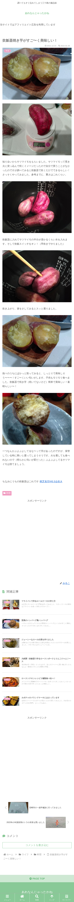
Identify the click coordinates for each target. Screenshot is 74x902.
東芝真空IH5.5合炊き (51, 481)
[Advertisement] (37, 540)
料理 (8, 493)
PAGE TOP (38, 878)
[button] (67, 583)
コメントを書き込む (37, 845)
